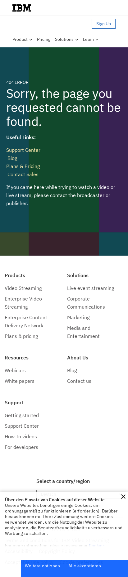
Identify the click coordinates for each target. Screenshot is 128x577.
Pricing (43, 39)
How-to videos (21, 436)
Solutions (64, 39)
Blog (11, 158)
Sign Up (103, 23)
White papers (19, 381)
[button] (123, 496)
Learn (88, 39)
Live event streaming (90, 288)
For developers (21, 447)
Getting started (22, 415)
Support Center (23, 150)
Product (20, 39)
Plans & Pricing (23, 166)
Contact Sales (22, 174)
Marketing (78, 317)
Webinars (15, 370)
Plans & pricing (21, 336)
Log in (83, 23)
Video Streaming (23, 288)
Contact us (79, 381)
